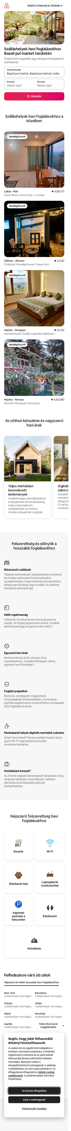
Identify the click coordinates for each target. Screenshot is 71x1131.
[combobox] (34, 74)
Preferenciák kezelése (34, 1108)
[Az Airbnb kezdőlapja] (6, 5)
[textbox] (19, 86)
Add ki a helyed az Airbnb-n (44, 5)
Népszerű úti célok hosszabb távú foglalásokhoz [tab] (31, 982)
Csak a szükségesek (34, 1099)
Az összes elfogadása (34, 1090)
